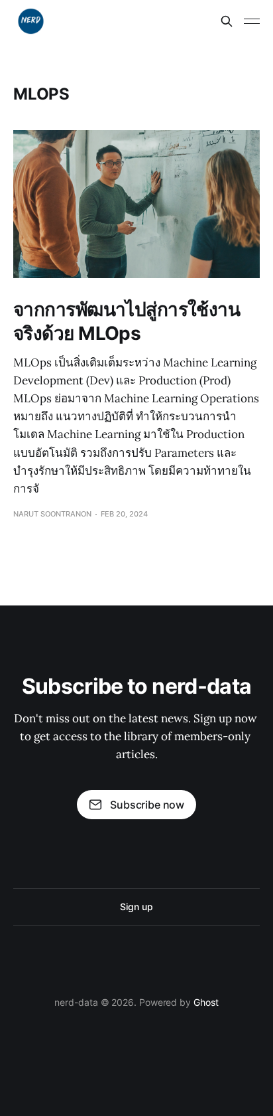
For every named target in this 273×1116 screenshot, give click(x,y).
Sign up (136, 906)
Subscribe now (147, 804)
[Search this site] (227, 21)
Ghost (206, 1002)
